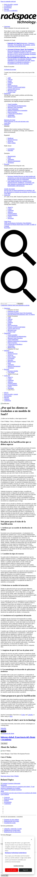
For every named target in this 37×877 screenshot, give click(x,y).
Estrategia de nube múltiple (11, 819)
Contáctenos (4, 305)
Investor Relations (12, 215)
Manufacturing (12, 156)
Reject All (25, 870)
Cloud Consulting (12, 104)
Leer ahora (4, 743)
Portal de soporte (8, 799)
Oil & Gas (10, 141)
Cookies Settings (18, 866)
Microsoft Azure (12, 90)
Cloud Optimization (13, 109)
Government (11, 149)
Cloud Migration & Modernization (17, 106)
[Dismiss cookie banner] (31, 840)
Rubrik (9, 84)
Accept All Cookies (11, 870)
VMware (10, 79)
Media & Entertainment (14, 161)
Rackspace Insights (22, 178)
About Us (10, 207)
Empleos (6, 800)
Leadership (11, 210)
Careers (10, 216)
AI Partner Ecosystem (10, 69)
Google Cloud (11, 92)
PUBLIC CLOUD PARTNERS (16, 87)
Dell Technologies (12, 85)
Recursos (6, 164)
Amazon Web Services (14, 89)
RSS (11, 716)
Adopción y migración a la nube (13, 828)
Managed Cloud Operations (15, 107)
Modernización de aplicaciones (12, 832)
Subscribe (3, 728)
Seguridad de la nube (10, 823)
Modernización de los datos (11, 821)
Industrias (6, 124)
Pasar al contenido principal (8, 1)
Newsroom (11, 218)
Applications (11, 115)
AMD (9, 78)
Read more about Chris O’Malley (10, 776)
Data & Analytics (12, 112)
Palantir (10, 81)
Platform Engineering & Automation (17, 110)
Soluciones (7, 26)
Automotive (11, 159)
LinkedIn (30, 714)
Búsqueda (20, 303)
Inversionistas (8, 802)
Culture (10, 209)
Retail (9, 158)
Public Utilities (12, 143)
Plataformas (7, 93)
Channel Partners (12, 213)
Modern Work (11, 116)
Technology (11, 162)
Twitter (23, 714)
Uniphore (10, 82)
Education (10, 150)
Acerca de (7, 797)
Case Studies (21, 183)
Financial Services (12, 139)
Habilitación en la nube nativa (12, 830)
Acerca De (7, 195)
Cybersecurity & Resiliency (15, 113)
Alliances (10, 212)
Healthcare (10, 138)
